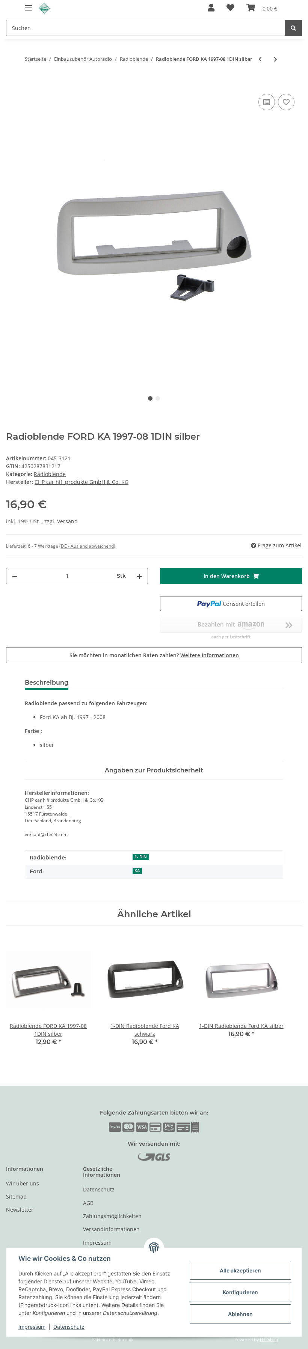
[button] (211, 8)
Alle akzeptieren (240, 1270)
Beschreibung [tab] (46, 682)
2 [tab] (158, 398)
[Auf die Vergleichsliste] (266, 102)
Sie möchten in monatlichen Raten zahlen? (154, 655)
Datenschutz (99, 1189)
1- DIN (140, 856)
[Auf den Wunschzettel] (286, 102)
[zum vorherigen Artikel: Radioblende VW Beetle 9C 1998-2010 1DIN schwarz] (260, 59)
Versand (67, 521)
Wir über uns (22, 1183)
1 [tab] (150, 398)
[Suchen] (293, 28)
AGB (88, 1202)
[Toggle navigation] (28, 4)
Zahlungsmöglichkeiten (112, 1216)
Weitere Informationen (209, 655)
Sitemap (16, 1196)
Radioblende (50, 474)
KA (137, 870)
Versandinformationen (111, 1229)
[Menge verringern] (14, 576)
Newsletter (19, 1209)
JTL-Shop (269, 1339)
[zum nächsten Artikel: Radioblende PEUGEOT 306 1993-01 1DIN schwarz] (275, 59)
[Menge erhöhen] (139, 576)
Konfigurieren (240, 1292)
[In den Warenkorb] (12, 84)
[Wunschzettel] (230, 8)
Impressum (97, 1242)
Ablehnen (240, 1314)
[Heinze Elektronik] (44, 8)
